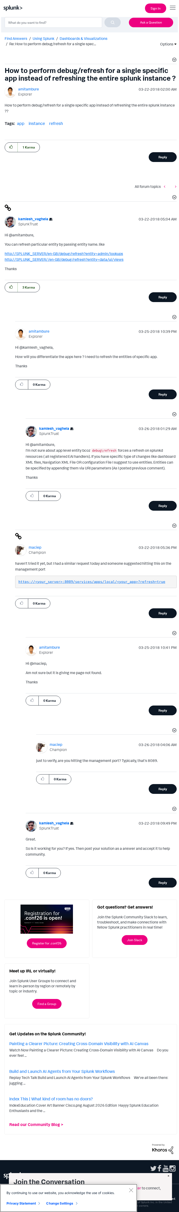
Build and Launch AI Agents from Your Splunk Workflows (62, 1071)
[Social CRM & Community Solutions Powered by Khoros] (162, 1148)
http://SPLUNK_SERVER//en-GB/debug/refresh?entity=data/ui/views (64, 259)
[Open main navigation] (173, 8)
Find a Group (47, 1004)
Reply (162, 157)
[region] (68, 1198)
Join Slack (134, 940)
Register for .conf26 (46, 943)
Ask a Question (151, 22)
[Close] (131, 1190)
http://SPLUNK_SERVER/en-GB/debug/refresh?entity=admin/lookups (64, 253)
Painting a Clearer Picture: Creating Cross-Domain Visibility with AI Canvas (78, 1043)
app (20, 123)
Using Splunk (43, 38)
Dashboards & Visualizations (83, 38)
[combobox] (63, 22)
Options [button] (165, 44)
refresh (56, 123)
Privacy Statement (21, 1203)
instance (37, 123)
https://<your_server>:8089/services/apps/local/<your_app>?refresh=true (91, 582)
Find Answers (16, 38)
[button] (174, 60)
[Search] (112, 22)
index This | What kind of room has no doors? (51, 1098)
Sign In (156, 8)
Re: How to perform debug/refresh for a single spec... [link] (52, 43)
